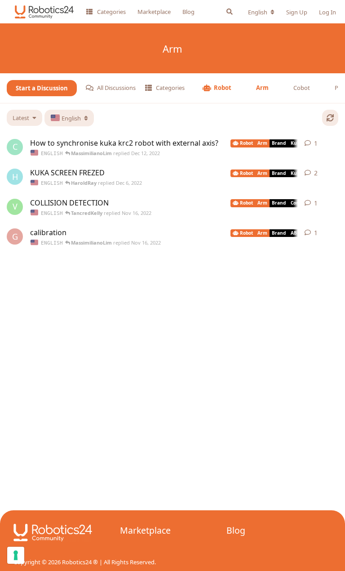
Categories (111, 12)
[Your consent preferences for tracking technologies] (15, 555)
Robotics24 (77, 562)
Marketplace (154, 12)
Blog (188, 12)
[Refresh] (330, 118)
